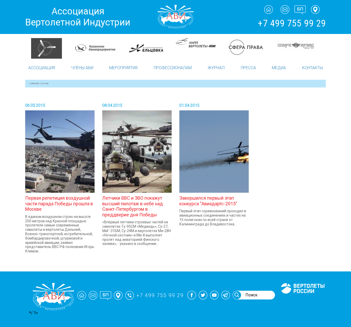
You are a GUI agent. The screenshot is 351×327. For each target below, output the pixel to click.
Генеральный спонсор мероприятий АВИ (302, 300)
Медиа (279, 67)
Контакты (312, 67)
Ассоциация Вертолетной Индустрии (77, 17)
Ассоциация (41, 67)
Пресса (248, 67)
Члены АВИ (82, 67)
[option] (50, 48)
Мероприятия (123, 67)
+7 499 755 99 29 (292, 23)
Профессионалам (173, 67)
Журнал (216, 67)
